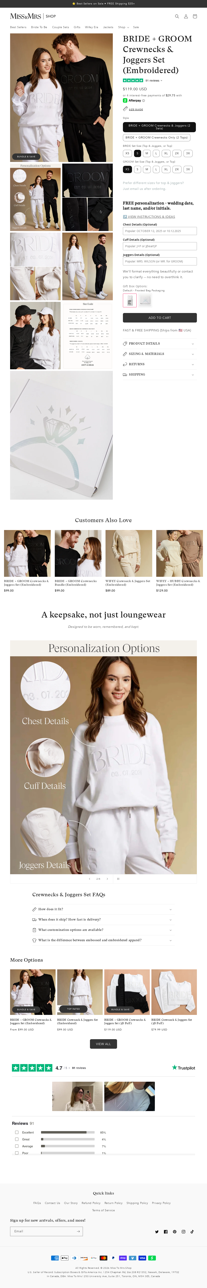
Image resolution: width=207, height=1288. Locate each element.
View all (103, 1044)
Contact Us (52, 1203)
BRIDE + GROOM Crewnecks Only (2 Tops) (157, 137)
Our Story (71, 1203)
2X (177, 153)
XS (127, 153)
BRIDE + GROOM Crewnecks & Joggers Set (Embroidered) (31, 1021)
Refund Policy (91, 1203)
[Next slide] (107, 878)
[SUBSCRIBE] (78, 1231)
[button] (123, 27)
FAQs (37, 1203)
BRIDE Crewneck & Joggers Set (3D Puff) (171, 1021)
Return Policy (114, 1203)
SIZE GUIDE (136, 109)
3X (188, 153)
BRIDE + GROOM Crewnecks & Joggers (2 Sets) (159, 127)
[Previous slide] (89, 878)
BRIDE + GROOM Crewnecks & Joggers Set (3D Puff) (125, 1021)
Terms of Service (103, 1210)
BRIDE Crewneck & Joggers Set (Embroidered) (77, 1021)
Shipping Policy (137, 1203)
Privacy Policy (161, 1203)
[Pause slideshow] (117, 878)
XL (166, 153)
